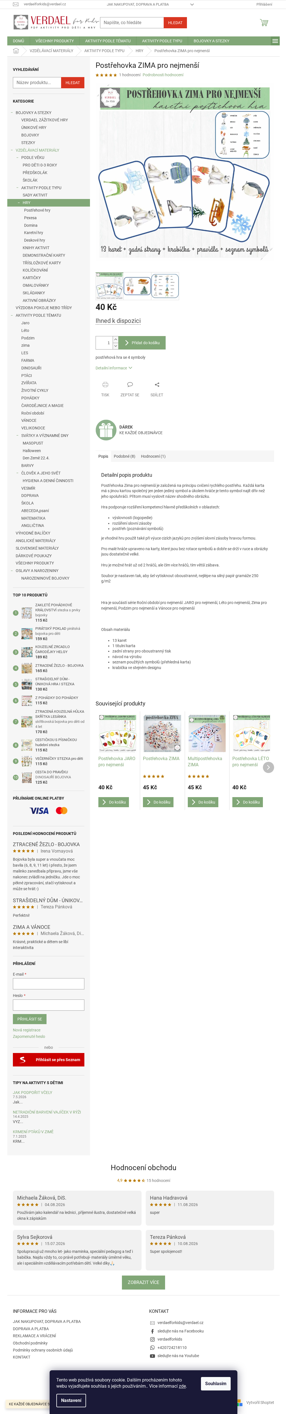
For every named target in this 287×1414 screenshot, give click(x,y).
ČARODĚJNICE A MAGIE (42, 405)
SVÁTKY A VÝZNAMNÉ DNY (44, 435)
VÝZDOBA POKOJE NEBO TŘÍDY (44, 308)
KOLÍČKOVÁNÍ (35, 270)
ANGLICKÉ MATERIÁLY (35, 540)
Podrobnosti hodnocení (163, 75)
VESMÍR (28, 488)
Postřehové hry (37, 210)
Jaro (25, 323)
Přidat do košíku (146, 343)
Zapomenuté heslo (29, 1036)
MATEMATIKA (33, 518)
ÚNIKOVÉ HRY (33, 127)
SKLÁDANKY (34, 293)
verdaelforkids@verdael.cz (180, 1322)
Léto (25, 330)
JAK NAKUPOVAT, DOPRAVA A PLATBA (138, 4)
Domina (31, 225)
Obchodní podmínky (30, 1343)
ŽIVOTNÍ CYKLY (34, 390)
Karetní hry (33, 232)
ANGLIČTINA (32, 525)
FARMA (27, 360)
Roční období (32, 413)
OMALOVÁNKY (36, 285)
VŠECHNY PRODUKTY (35, 563)
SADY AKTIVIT (35, 195)
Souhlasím (215, 1383)
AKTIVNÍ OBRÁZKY (39, 300)
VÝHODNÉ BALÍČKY (33, 533)
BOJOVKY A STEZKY (33, 112)
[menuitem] (18, 40)
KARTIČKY (32, 278)
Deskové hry (34, 240)
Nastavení (71, 1400)
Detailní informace (111, 368)
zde (182, 1386)
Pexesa (30, 218)
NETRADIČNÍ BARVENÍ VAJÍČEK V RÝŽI (47, 1112)
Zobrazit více (143, 1282)
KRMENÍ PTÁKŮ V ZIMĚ (33, 1132)
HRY (26, 202)
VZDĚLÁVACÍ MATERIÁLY (37, 150)
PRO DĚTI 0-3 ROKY (40, 165)
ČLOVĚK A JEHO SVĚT (41, 473)
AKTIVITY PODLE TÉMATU (38, 315)
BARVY (27, 465)
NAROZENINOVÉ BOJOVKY (45, 578)
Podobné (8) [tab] (124, 456)
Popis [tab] (103, 456)
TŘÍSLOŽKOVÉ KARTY (42, 263)
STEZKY (28, 142)
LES (24, 353)
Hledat (175, 22)
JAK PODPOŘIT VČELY (32, 1093)
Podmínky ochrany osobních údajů (43, 1350)
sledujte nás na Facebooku (181, 1331)
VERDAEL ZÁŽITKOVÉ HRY (44, 120)
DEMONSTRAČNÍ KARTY (44, 255)
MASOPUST (33, 443)
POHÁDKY (30, 398)
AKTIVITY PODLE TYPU (41, 188)
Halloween (32, 450)
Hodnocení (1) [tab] (153, 456)
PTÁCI (26, 375)
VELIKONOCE (33, 428)
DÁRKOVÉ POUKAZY (34, 556)
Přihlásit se (29, 1019)
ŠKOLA (27, 503)
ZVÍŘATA (28, 383)
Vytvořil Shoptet (260, 1402)
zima (25, 345)
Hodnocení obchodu (143, 1167)
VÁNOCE (28, 420)
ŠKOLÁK (30, 180)
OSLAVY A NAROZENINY (37, 570)
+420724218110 (172, 1347)
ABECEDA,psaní (35, 510)
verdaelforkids (170, 1339)
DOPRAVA (30, 495)
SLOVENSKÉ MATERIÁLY (37, 548)
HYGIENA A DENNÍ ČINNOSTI (48, 480)
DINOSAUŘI (31, 368)
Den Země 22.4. (36, 458)
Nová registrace (26, 1030)
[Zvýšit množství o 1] (115, 339)
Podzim (27, 338)
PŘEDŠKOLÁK (35, 172)
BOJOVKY (30, 135)
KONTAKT (21, 1357)
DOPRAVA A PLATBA (31, 1329)
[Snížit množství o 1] (115, 346)
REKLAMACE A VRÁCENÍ (34, 1336)
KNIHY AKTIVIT (36, 248)
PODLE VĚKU (32, 157)
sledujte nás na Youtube (178, 1355)
